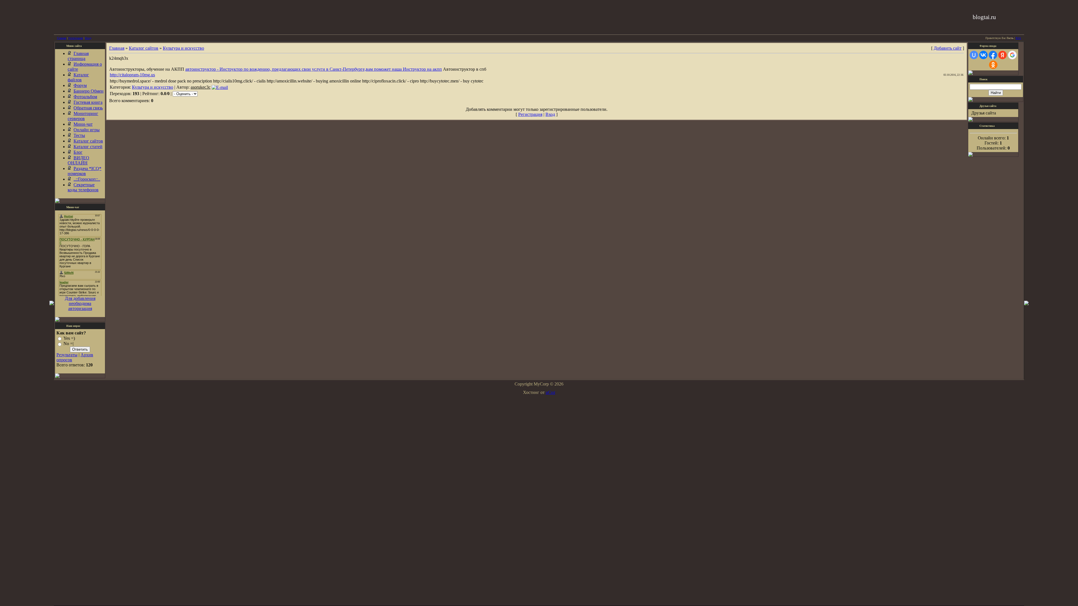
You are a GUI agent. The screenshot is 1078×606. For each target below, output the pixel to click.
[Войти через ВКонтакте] (983, 55)
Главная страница (78, 56)
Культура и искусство (183, 48)
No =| (68, 343)
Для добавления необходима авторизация (80, 303)
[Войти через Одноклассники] (993, 65)
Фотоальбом (85, 96)
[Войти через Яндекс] (1002, 55)
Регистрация (75, 38)
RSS (1018, 38)
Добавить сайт (947, 48)
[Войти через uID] (974, 55)
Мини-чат (83, 124)
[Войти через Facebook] (993, 55)
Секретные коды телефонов (83, 187)
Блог (78, 152)
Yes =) (69, 338)
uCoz (550, 392)
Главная (61, 38)
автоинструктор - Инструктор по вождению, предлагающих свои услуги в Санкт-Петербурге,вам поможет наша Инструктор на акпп (313, 69)
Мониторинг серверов (83, 116)
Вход (88, 38)
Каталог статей (88, 146)
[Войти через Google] (1012, 54)
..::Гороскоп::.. (87, 179)
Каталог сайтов (88, 141)
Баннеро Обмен (89, 91)
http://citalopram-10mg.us (132, 74)
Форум (80, 85)
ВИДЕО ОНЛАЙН (78, 160)
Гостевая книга (88, 102)
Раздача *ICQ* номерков (84, 171)
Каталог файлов (78, 77)
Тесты (79, 135)
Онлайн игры (87, 129)
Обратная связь (88, 107)
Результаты (66, 354)
